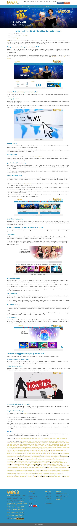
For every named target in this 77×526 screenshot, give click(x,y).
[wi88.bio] (13, 2)
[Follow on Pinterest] (34, 506)
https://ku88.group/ (47, 473)
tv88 (25, 458)
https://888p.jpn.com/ (55, 456)
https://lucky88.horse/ (11, 473)
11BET (27, 467)
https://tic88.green (29, 471)
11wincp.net (29, 476)
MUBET (28, 450)
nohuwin (20, 447)
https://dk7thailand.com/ (29, 465)
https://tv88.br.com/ (64, 456)
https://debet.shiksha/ (30, 473)
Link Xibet (12, 447)
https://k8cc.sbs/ (55, 444)
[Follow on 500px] (38, 506)
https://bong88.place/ (46, 461)
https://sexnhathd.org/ (11, 510)
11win (41, 450)
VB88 (42, 442)
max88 (61, 442)
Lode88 (34, 476)
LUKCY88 (35, 467)
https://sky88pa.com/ (40, 468)
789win (27, 448)
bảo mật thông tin (38, 156)
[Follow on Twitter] (32, 506)
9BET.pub (27, 444)
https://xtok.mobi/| (13, 453)
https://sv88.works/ (23, 468)
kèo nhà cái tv (10, 454)
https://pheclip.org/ (11, 509)
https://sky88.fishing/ (21, 473)
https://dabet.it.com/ (11, 470)
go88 (18, 444)
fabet (47, 476)
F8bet (66, 441)
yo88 (28, 442)
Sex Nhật (20, 451)
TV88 (68, 465)
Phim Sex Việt (46, 450)
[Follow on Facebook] (30, 506)
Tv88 (68, 467)
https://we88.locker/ (39, 458)
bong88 (9, 467)
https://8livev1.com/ (64, 453)
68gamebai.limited (11, 503)
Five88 (37, 473)
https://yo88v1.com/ (21, 450)
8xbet (33, 442)
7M (58, 453)
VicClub (20, 441)
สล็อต (45, 467)
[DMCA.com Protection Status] (20, 518)
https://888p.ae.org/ (21, 456)
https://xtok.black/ (14, 451)
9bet (24, 444)
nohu (26, 438)
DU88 (20, 458)
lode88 (40, 473)
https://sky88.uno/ (19, 514)
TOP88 (61, 444)
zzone (60, 441)
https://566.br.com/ (38, 456)
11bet (38, 6)
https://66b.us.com (11, 465)
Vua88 (26, 459)
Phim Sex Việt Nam (54, 450)
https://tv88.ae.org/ (11, 458)
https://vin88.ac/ (21, 448)
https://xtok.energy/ (21, 453)
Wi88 (25, 1)
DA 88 (65, 476)
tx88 (21, 444)
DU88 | (52, 462)
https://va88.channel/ (20, 471)
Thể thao (36, 1)
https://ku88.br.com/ (11, 461)
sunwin (14, 444)
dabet (23, 6)
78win (25, 413)
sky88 (36, 459)
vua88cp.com (23, 476)
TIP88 (51, 445)
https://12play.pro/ (31, 458)
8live (25, 442)
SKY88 (59, 476)
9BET (55, 445)
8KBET (33, 453)
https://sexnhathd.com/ (20, 509)
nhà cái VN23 (59, 464)
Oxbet (41, 476)
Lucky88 (58, 473)
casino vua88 (47, 458)
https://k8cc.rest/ (63, 438)
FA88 (43, 447)
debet (26, 6)
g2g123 (56, 467)
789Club (35, 450)
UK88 (38, 467)
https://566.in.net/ (46, 456)
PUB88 (36, 462)
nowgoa (21, 515)
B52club (8, 442)
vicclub (39, 441)
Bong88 (28, 447)
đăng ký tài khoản (27, 183)
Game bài (27, 4)
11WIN (13, 517)
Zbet (30, 441)
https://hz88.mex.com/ (11, 456)
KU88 (59, 447)
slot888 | (42, 467)
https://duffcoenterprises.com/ (45, 448)
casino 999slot (60, 458)
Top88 (48, 447)
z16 (53, 467)
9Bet (17, 459)
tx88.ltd (32, 444)
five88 (57, 442)
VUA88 (16, 458)
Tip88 (8, 444)
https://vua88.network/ (29, 461)
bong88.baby (21, 501)
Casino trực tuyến (44, 1)
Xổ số (50, 1)
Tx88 (23, 464)
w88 (39, 442)
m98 (51, 467)
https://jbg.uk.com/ (41, 459)
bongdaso (9, 517)
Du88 (20, 459)
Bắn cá (54, 1)
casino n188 (65, 458)
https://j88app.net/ (10, 515)
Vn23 (38, 464)
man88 (45, 6)
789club (54, 441)
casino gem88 (53, 458)
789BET (38, 453)
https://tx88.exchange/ (50, 459)
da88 (19, 438)
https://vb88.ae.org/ (38, 471)
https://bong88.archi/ (20, 462)
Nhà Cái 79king (48, 441)
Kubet (26, 464)
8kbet (63, 441)
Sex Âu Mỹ (42, 451)
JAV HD (47, 451)
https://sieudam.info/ (20, 506)
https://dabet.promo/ (59, 468)
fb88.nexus (13, 518)
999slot (65, 462)
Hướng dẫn (29, 1)
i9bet (37, 447)
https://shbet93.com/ (33, 448)
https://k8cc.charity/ (48, 438)
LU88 (33, 445)
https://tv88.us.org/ (52, 464)
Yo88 (36, 441)
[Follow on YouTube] (36, 506)
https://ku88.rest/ (13, 448)
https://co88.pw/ (64, 471)
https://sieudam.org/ (11, 507)
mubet (14, 459)
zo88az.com (16, 476)
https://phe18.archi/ (11, 506)
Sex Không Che (30, 451)
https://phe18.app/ (15, 504)
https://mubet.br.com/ (11, 471)
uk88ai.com (53, 473)
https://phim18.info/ (11, 512)
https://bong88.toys (43, 465)
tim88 (48, 6)
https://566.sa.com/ (19, 465)
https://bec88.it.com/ (56, 471)
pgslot (48, 467)
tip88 (54, 442)
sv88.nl (17, 503)
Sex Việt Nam (37, 451)
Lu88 (46, 447)
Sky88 (17, 445)
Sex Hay (24, 451)
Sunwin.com (52, 6)
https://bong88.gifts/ (11, 462)
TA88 (33, 441)
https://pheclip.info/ (20, 507)
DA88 (33, 438)
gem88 (50, 476)
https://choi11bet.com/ (12, 450)
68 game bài (33, 447)
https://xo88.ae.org (47, 471)
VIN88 (29, 445)
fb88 (64, 442)
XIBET (64, 445)
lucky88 (31, 6)
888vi (23, 458)
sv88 (43, 6)
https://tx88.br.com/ (46, 462)
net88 (14, 468)
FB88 (27, 441)
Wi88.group (17, 38)
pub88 (26, 462)
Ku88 (23, 459)
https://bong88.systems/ (57, 461)
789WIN (21, 445)
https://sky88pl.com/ (50, 468)
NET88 (29, 438)
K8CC (54, 438)
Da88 (16, 438)
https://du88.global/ (20, 461)
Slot (23, 4)
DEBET (30, 467)
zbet (40, 6)
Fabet (36, 442)
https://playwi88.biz (24, 35)
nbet (56, 476)
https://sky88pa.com (37, 470)
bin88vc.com (10, 476)
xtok (27, 453)
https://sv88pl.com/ (32, 468)
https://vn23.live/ (37, 461)
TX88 (36, 438)
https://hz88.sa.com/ (29, 456)
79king (42, 441)
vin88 (59, 467)
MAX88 (48, 453)
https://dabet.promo (55, 470)
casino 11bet (9, 459)
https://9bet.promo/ (60, 459)
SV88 (14, 445)
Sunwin (45, 464)
